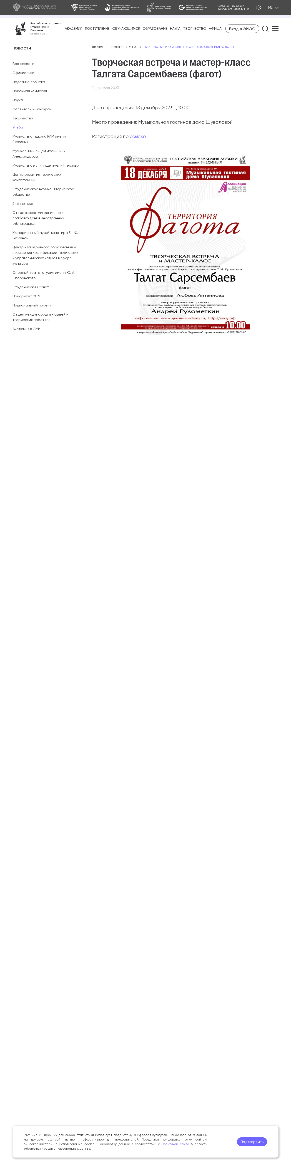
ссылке (138, 136)
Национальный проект (32, 305)
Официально (23, 73)
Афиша (215, 29)
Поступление (97, 29)
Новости (116, 47)
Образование (155, 29)
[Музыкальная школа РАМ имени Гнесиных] (159, 7)
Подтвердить (252, 1142)
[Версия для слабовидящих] (258, 7)
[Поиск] (265, 29)
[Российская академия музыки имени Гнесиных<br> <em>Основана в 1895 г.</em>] (37, 28)
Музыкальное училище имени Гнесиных (46, 165)
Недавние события (29, 82)
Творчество (194, 29)
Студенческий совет (31, 287)
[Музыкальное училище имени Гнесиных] (84, 7)
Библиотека (23, 203)
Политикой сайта (175, 1144)
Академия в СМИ (26, 329)
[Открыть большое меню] (275, 28)
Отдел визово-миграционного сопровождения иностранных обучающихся (39, 218)
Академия (73, 29)
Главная (97, 47)
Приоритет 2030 (27, 296)
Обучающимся (126, 29)
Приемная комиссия (30, 91)
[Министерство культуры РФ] (36, 7)
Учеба (18, 127)
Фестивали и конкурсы (32, 109)
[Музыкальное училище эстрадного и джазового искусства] (122, 7)
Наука (175, 29)
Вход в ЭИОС (242, 28)
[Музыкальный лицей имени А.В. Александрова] (192, 7)
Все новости (23, 64)
